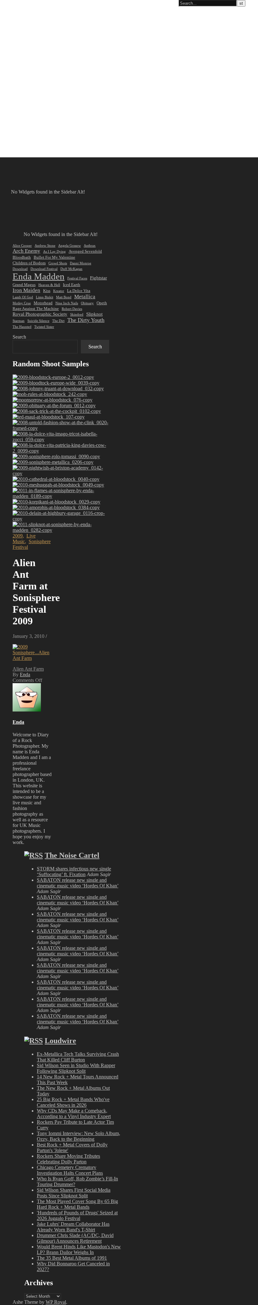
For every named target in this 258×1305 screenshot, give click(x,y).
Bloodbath (22, 257)
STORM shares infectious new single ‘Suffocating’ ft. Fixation (74, 871)
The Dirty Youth (85, 320)
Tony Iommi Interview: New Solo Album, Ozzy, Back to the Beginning (78, 1136)
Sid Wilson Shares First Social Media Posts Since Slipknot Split (73, 1192)
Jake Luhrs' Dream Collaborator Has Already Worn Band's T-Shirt (73, 1226)
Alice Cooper (22, 245)
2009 (18, 535)
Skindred (76, 314)
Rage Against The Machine (36, 308)
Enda (25, 674)
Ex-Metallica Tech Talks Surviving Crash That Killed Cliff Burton (78, 1056)
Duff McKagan (71, 269)
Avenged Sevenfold (85, 251)
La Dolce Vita (78, 290)
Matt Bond (63, 297)
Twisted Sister (44, 327)
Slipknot (94, 314)
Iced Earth (71, 284)
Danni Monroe (80, 263)
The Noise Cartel (72, 855)
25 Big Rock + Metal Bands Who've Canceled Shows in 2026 (73, 1102)
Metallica (84, 297)
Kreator (58, 291)
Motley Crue (22, 303)
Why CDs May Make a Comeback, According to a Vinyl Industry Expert (74, 1113)
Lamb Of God (23, 297)
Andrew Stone (45, 245)
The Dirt (58, 321)
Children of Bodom (29, 263)
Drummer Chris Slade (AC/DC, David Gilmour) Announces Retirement (75, 1238)
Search (19, 337)
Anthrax (90, 245)
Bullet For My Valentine (54, 257)
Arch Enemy (26, 251)
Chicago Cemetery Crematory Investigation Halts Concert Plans (70, 1170)
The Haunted (22, 327)
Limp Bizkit (44, 297)
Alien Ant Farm (28, 669)
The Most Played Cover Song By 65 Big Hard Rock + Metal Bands (77, 1204)
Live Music (24, 538)
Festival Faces (77, 278)
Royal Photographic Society (40, 314)
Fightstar (98, 277)
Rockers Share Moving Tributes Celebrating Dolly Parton (68, 1158)
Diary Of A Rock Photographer (36, 3)
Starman (19, 321)
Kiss (46, 290)
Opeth (102, 303)
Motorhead (43, 303)
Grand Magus (24, 284)
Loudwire (60, 1041)
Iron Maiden (26, 290)
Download (20, 269)
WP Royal (56, 1302)
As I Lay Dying (54, 251)
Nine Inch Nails (66, 303)
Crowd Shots (57, 263)
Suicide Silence (38, 321)
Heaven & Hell (49, 285)
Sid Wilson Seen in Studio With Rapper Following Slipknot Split (76, 1068)
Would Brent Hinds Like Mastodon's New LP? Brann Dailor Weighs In (79, 1249)
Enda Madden (38, 276)
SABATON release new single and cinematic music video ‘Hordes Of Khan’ (77, 882)
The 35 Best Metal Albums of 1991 (72, 1258)
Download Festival (44, 269)
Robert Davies (72, 309)
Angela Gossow (69, 245)
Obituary (87, 303)
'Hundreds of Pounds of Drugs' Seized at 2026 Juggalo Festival (77, 1215)
